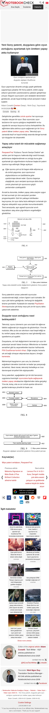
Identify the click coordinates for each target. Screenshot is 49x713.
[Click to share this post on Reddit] (33, 497)
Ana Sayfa (15, 7)
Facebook (42, 683)
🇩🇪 (15, 108)
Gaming (13, 111)
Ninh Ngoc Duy (33, 670)
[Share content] (3, 497)
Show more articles (24, 640)
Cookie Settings (24, 702)
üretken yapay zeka (21, 131)
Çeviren (17, 105)
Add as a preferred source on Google (26, 491)
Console (6, 111)
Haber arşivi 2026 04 (10, 693)
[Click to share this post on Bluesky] (21, 497)
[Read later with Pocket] (39, 497)
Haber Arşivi (41, 690)
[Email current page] (27, 502)
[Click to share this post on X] (27, 497)
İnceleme (27, 7)
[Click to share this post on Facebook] (9, 497)
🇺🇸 (12, 108)
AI (18, 111)
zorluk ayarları (26, 116)
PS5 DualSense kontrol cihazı (14, 350)
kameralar (6, 356)
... (46, 7)
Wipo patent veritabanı (11, 462)
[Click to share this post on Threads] (15, 497)
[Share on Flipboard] (45, 497)
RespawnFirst (7, 152)
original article (34, 646)
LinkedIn (43, 662)
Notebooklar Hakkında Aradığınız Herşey (15, 690)
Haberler (37, 7)
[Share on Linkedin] (21, 502)
